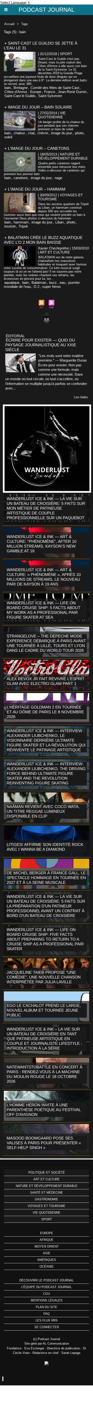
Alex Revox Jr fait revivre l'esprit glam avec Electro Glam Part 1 (45, 681)
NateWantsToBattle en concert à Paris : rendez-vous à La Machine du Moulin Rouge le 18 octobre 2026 (44, 1074)
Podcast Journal (46, 9)
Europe (35, 92)
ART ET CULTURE (46, 1179)
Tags (24, 24)
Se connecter (46, 1327)
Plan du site (46, 1307)
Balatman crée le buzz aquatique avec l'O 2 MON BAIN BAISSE (43, 240)
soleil (8, 137)
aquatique (11, 282)
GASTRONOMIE (46, 1199)
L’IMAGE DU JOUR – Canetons (38, 148)
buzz (53, 282)
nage (58, 178)
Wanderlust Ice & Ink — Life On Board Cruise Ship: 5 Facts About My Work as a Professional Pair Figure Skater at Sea (43, 610)
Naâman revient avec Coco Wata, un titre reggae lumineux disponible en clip (43, 811)
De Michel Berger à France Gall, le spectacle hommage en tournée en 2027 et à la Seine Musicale (46, 878)
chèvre (42, 133)
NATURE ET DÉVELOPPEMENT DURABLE (47, 1186)
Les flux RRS (47, 1320)
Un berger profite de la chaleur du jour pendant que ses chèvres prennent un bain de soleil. (61, 125)
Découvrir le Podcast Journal (46, 1280)
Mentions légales (46, 1300)
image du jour (61, 133)
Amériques (46, 1260)
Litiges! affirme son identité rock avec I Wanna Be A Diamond (45, 847)
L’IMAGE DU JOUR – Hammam (36, 189)
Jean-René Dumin (72, 92)
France (49, 92)
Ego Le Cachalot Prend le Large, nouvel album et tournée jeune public (44, 1010)
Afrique (46, 1240)
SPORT (46, 1219)
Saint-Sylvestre (50, 96)
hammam (21, 222)
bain (7, 88)
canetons (21, 178)
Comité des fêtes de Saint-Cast (55, 88)
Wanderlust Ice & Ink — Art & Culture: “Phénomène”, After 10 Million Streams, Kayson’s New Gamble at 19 (41, 543)
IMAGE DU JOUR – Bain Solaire (40, 107)
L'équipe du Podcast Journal (46, 1287)
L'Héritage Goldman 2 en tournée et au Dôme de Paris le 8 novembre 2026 (45, 712)
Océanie (47, 1266)
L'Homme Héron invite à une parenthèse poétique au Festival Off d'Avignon (44, 1110)
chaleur (19, 133)
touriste (10, 226)
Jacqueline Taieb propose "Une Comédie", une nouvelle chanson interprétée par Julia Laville (44, 977)
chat (31, 133)
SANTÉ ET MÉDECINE (46, 1192)
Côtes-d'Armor (15, 92)
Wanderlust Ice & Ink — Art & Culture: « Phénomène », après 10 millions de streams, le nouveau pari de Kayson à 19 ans (44, 577)
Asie (46, 1253)
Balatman (38, 282)
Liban (59, 222)
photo (79, 133)
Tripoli (23, 226)
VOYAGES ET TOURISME (46, 1206)
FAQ (46, 1314)
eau (62, 282)
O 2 (36, 287)
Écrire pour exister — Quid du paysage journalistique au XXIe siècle (40, 345)
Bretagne (21, 88)
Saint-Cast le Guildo (19, 96)
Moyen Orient (47, 1246)
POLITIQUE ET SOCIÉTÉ (46, 1172)
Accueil (9, 24)
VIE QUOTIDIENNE (46, 1212)
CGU (46, 1293)
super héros (51, 287)
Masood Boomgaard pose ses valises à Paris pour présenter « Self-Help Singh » (44, 1143)
